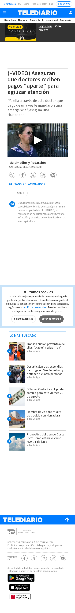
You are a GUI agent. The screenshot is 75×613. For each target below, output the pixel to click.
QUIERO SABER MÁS (23, 319)
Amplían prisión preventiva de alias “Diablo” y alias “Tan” (46, 346)
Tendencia (65, 20)
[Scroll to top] (67, 519)
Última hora (9, 20)
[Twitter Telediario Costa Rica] (34, 558)
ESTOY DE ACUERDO (51, 319)
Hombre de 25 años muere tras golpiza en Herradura (44, 414)
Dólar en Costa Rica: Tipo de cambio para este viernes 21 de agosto (45, 393)
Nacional (23, 20)
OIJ (19, 4)
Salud (20, 193)
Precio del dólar (39, 4)
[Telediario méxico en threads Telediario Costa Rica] (53, 558)
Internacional (50, 20)
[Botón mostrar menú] (4, 13)
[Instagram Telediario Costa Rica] (44, 558)
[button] (12, 175)
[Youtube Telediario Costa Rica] (63, 558)
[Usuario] (70, 12)
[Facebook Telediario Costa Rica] (24, 558)
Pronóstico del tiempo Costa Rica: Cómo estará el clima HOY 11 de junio (45, 438)
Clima (26, 4)
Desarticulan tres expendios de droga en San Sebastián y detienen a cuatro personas (45, 370)
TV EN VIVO (65, 3)
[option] (38, 140)
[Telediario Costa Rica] (37, 13)
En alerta (35, 20)
